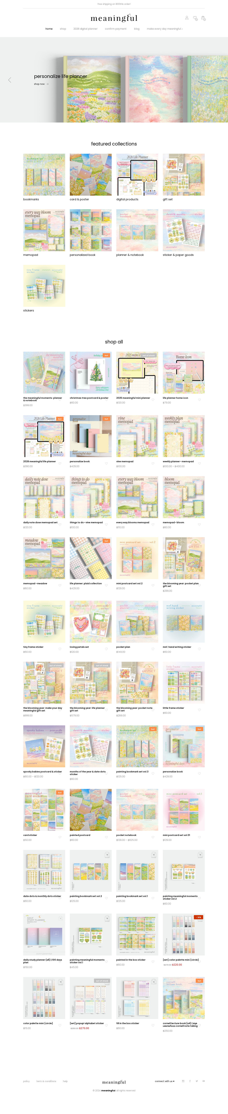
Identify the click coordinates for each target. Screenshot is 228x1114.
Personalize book (173, 771)
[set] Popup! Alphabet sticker (87, 1023)
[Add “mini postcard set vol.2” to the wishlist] (153, 585)
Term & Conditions (46, 1081)
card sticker (30, 835)
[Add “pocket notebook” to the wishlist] (153, 837)
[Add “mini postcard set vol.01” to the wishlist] (199, 837)
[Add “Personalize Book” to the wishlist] (106, 463)
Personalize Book (80, 461)
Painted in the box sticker (130, 959)
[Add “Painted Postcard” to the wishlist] (106, 837)
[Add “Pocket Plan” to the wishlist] (153, 649)
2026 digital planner (86, 29)
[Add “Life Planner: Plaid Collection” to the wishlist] (106, 585)
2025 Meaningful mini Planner (133, 397)
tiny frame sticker (33, 647)
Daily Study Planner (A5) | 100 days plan (42, 961)
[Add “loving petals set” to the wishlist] (106, 649)
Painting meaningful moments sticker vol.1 (87, 961)
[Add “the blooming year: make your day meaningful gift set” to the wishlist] (60, 710)
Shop (63, 29)
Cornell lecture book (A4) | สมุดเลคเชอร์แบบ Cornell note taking (180, 1025)
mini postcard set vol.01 (176, 835)
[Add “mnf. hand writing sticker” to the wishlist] (199, 649)
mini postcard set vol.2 (129, 583)
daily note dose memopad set (40, 522)
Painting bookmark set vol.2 (86, 896)
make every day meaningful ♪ (165, 29)
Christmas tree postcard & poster (89, 397)
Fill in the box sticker (127, 1023)
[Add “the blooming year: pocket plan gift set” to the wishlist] (199, 585)
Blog (136, 29)
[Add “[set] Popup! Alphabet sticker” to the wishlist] (106, 1025)
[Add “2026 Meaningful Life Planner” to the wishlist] (60, 463)
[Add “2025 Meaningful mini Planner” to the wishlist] (153, 400)
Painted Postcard (80, 835)
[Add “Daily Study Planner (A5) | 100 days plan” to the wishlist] (60, 962)
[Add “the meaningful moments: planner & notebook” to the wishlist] (60, 400)
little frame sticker (173, 708)
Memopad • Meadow (35, 583)
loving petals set (79, 647)
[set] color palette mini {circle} (181, 959)
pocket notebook (126, 835)
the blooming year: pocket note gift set (134, 709)
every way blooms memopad (132, 522)
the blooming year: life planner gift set (87, 709)
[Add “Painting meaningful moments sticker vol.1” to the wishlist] (106, 962)
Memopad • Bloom (173, 522)
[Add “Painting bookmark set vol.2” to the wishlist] (106, 898)
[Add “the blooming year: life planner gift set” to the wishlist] (106, 710)
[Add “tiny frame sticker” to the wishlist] (60, 649)
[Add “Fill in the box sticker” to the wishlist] (153, 1025)
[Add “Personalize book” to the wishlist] (199, 773)
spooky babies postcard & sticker (42, 771)
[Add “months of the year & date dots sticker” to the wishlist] (106, 773)
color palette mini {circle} (38, 1023)
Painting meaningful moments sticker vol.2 (180, 897)
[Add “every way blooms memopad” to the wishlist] (153, 524)
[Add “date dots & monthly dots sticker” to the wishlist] (60, 898)
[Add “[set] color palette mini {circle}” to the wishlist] (199, 962)
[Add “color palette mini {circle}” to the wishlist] (60, 1025)
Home (49, 29)
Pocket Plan (123, 647)
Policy (26, 1081)
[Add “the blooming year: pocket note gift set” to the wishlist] (153, 710)
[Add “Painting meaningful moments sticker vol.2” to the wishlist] (199, 898)
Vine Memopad (124, 461)
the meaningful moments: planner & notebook (42, 399)
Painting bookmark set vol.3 (132, 771)
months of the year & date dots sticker (88, 773)
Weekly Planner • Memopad (178, 461)
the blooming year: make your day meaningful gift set (42, 709)
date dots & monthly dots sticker (42, 896)
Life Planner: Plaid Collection (86, 583)
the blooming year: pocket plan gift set (181, 585)
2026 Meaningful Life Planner (39, 461)
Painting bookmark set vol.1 (132, 896)
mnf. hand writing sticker (177, 647)
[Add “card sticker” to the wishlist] (60, 837)
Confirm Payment (116, 29)
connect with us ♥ (164, 1081)
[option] (114, 80)
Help (65, 1081)
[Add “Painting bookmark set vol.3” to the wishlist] (153, 773)
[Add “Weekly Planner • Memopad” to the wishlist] (199, 463)
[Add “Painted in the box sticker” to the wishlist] (153, 962)
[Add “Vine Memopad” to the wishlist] (153, 463)
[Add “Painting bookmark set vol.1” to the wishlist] (153, 898)
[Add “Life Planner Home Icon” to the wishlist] (199, 400)
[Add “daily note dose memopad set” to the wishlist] (60, 524)
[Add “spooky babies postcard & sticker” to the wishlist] (60, 773)
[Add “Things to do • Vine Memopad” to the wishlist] (106, 524)
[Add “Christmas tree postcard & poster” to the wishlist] (106, 400)
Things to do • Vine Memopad (86, 522)
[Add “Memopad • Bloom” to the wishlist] (199, 524)
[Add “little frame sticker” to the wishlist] (199, 710)
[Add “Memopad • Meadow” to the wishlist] (60, 585)
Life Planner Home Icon (175, 397)
